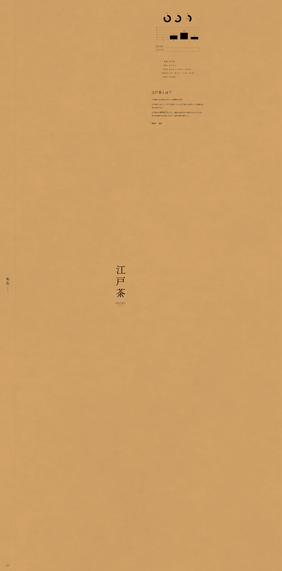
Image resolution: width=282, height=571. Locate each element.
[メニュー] (7, 565)
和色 (7, 285)
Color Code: (159, 46)
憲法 (160, 123)
